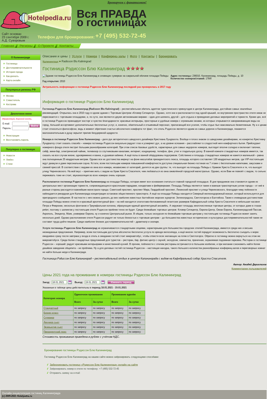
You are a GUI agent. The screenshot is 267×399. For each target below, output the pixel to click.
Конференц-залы (113, 56)
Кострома (11, 104)
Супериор (49, 317)
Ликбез (9, 159)
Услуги (77, 56)
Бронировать (168, 56)
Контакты (66, 46)
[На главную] (36, 29)
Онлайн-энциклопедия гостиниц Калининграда (31, 393)
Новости (10, 155)
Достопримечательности (19, 68)
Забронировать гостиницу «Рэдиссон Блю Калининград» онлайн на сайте (94, 364)
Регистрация (12, 135)
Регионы (26, 46)
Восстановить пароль (17, 140)
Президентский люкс (55, 331)
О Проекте (46, 46)
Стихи (9, 164)
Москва (10, 96)
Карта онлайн (13, 80)
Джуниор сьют (51, 322)
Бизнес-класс (51, 312)
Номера (91, 56)
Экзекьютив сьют (53, 327)
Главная (7, 46)
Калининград (50, 61)
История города (14, 72)
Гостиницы (11, 63)
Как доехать (12, 76)
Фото (133, 56)
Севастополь (13, 100)
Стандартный (51, 308)
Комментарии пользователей (249, 268)
